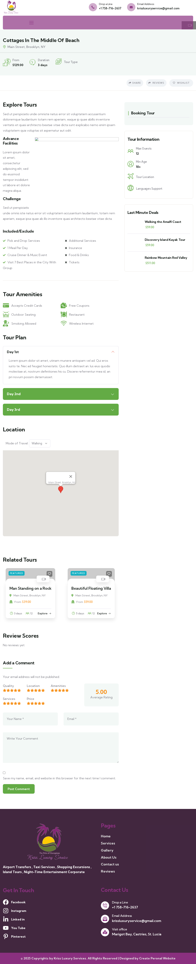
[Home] (11, 7)
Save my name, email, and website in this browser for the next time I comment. (59, 778)
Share (136, 82)
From (22, 602)
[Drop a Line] (93, 7)
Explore (45, 613)
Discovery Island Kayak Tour (165, 240)
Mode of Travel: (17, 443)
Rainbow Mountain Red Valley (166, 258)
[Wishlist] (52, 574)
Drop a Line (106, 4)
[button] (60, 489)
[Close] (70, 476)
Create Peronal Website (157, 958)
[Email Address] (131, 7)
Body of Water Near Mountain (89, 590)
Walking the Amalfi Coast (163, 222)
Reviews (158, 82)
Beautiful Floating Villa (34, 588)
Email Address (145, 4)
